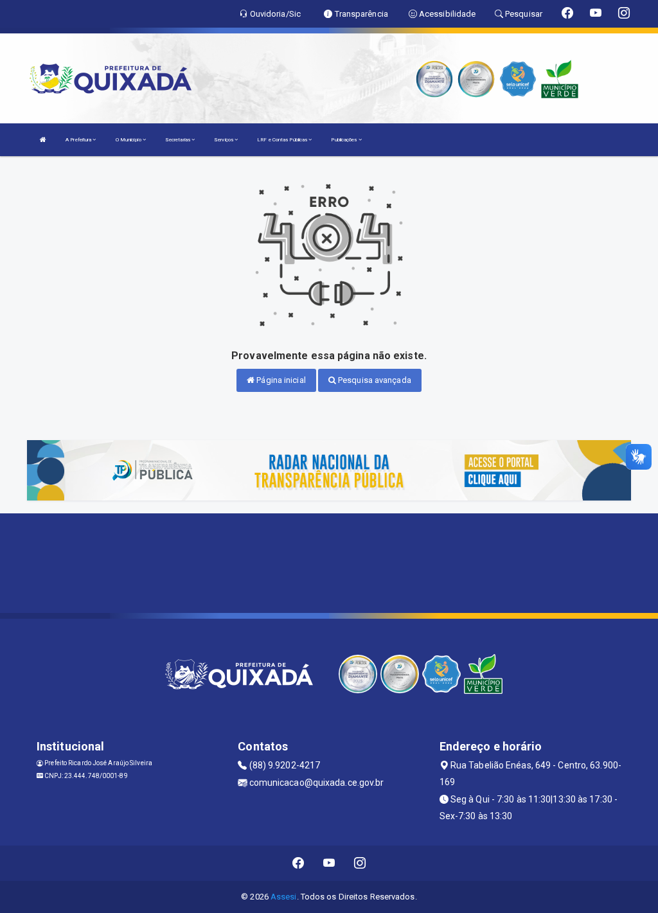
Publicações (344, 140)
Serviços (224, 140)
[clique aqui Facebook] (298, 863)
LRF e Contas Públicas (282, 140)
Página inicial (280, 380)
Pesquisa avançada (373, 380)
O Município (129, 140)
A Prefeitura (79, 140)
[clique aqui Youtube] (329, 863)
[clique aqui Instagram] (360, 863)
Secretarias (178, 140)
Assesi (284, 896)
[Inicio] (43, 139)
